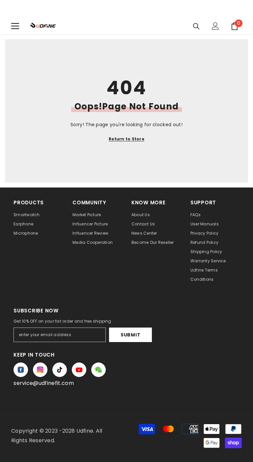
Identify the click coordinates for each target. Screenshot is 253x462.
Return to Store (126, 139)
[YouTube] (79, 369)
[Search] (196, 26)
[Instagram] (40, 369)
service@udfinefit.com (44, 383)
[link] (98, 369)
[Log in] (215, 26)
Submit (130, 335)
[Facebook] (21, 369)
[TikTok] (59, 369)
